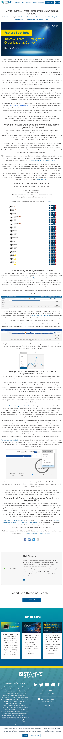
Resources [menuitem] (41, 2)
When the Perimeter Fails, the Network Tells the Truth (31, 637)
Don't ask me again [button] (35, 735)
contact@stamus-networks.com (48, 700)
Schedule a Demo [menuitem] (49, 2)
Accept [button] (25, 735)
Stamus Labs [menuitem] (28, 2)
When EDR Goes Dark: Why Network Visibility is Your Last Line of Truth (52, 638)
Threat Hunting (49, 17)
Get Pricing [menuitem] (57, 2)
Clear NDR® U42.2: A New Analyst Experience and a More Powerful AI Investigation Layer (10, 638)
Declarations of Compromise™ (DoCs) (44, 160)
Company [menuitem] (35, 2)
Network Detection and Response (32, 17)
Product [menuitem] (22, 2)
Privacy (47, 705)
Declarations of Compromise (38, 19)
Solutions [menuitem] (17, 2)
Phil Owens (8, 17)
